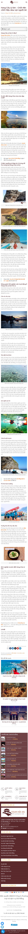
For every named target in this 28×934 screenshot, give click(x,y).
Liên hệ (2, 873)
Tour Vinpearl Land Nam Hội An (8, 850)
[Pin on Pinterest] (18, 648)
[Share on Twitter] (13, 648)
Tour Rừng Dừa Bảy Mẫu (6, 848)
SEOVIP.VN (16, 932)
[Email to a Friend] (15, 648)
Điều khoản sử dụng (6, 878)
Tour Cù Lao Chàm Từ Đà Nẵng (8, 838)
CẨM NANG (13, 653)
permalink (9, 654)
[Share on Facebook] (10, 648)
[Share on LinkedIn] (20, 648)
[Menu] (2, 2)
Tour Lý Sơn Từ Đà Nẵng (14, 158)
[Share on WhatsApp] (8, 648)
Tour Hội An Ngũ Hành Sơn (7, 836)
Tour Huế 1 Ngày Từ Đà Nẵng (8, 843)
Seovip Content (17, 13)
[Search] (26, 2)
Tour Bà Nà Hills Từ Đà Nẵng (7, 841)
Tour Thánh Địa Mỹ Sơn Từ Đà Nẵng (9, 855)
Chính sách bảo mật (6, 876)
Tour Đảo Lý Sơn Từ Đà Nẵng (7, 853)
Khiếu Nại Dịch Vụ (5, 868)
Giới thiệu (3, 880)
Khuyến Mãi (4, 864)
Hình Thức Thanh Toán (6, 871)
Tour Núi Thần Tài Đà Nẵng (7, 845)
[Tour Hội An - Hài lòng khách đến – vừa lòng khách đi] (14, 2)
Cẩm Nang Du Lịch (5, 866)
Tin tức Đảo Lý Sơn (21, 653)
